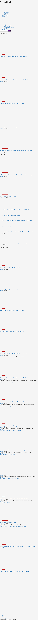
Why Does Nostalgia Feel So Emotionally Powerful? (7, 454)
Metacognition (6, 13)
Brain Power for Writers (7, 26)
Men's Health (4, 544)
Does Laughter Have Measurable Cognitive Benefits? (12, 127)
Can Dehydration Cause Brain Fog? (8, 196)
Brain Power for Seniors (7, 24)
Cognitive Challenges (5, 15)
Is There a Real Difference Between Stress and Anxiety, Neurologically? (16, 150)
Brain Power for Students (7, 25)
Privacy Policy (4, 618)
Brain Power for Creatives (7, 21)
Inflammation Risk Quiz (5, 28)
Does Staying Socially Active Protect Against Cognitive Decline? (14, 80)
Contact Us (3, 616)
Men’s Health (3, 18)
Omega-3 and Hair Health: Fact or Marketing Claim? (12, 103)
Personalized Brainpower (5, 9)
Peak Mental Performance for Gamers (9, 27)
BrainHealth (2, 57)
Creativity (5, 14)
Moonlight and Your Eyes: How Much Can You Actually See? (13, 56)
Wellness (3, 17)
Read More (1, 357)
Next (4, 576)
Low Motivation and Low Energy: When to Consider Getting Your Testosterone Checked (13, 526)
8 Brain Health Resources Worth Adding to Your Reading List (10, 204)
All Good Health (6, 2)
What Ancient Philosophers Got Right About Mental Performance (11, 215)
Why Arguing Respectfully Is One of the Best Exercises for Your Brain (12, 226)
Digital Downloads (4, 19)
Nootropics (3, 16)
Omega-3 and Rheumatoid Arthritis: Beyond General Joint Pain (9, 551)
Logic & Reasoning (6, 12)
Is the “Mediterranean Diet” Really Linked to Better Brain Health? (9, 478)
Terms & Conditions (4, 617)
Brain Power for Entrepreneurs (8, 22)
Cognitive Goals (4, 10)
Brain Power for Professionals (8, 23)
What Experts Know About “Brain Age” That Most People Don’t (16, 243)
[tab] (1, 199)
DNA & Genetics (4, 29)
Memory (5, 11)
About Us (3, 615)
